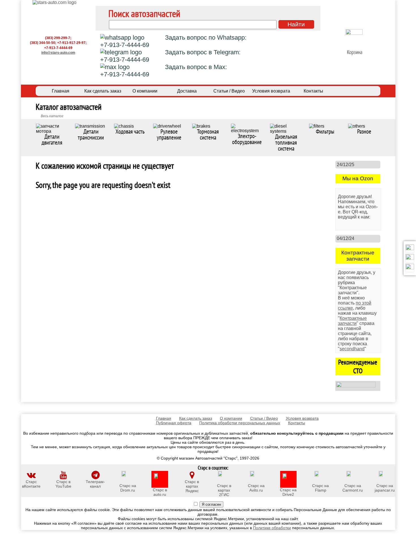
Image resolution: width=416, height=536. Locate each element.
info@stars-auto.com (58, 52)
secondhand (352, 348)
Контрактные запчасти (352, 321)
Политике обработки (272, 528)
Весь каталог (52, 116)
